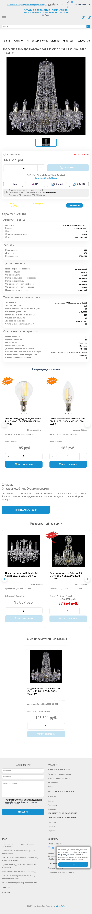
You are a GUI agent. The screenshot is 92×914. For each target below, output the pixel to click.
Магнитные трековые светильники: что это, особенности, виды (20, 859)
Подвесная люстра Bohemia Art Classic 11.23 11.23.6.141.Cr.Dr (21, 574)
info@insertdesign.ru (56, 859)
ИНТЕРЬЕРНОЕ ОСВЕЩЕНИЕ (61, 792)
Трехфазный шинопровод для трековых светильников (18, 845)
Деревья (51, 826)
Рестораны (52, 805)
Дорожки (52, 831)
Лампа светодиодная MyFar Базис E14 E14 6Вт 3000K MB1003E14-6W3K (23, 421)
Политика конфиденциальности (61, 872)
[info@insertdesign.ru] (49, 4)
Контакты (53, 839)
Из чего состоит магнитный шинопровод (19, 871)
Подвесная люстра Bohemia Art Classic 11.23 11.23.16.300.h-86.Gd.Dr (43, 691)
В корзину (28, 464)
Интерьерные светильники (59, 770)
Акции (50, 787)
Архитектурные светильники (59, 778)
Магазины (52, 809)
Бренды (6, 892)
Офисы (51, 801)
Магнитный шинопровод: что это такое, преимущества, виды (18, 877)
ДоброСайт (60, 906)
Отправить (23, 812)
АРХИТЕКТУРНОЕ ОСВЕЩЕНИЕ (62, 813)
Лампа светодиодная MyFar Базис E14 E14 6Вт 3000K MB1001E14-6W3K (67, 421)
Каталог (52, 765)
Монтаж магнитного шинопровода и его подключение (18, 852)
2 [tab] (68, 413)
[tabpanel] (24, 396)
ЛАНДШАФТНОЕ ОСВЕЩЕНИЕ (62, 817)
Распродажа (53, 782)
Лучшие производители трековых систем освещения (19, 866)
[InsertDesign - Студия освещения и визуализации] (46, 18)
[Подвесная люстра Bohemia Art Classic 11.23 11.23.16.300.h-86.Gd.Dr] (46, 96)
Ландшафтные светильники (59, 774)
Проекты (6, 888)
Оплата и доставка (55, 868)
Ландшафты (53, 822)
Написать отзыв (26, 510)
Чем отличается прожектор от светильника (19, 883)
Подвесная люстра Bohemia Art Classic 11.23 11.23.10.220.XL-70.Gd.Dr (65, 576)
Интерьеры (52, 797)
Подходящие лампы (46, 369)
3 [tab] (26, 413)
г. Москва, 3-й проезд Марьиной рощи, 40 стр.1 (26, 5)
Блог (4, 839)
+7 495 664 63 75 (82, 5)
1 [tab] (21, 413)
